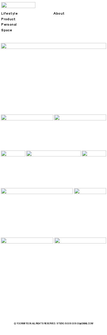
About (59, 13)
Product (8, 19)
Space (6, 30)
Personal (9, 24)
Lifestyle (9, 13)
